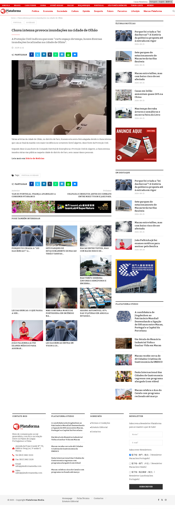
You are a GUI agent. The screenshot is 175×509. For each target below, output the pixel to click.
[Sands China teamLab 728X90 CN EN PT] (61, 202)
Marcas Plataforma (153, 11)
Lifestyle (135, 11)
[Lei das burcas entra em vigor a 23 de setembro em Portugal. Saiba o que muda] (61, 330)
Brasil (17, 5)
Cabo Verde (30, 5)
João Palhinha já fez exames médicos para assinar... (24, 346)
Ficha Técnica (83, 498)
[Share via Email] (74, 54)
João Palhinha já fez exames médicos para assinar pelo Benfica (147, 243)
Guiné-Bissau (56, 5)
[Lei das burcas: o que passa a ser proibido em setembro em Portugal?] (27, 298)
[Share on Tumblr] (50, 54)
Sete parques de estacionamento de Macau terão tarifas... (61, 251)
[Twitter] (162, 500)
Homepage (67, 498)
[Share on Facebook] (31, 54)
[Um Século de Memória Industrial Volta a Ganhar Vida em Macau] (124, 343)
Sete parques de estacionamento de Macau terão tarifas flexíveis (146, 57)
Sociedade (62, 11)
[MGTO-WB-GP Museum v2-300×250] (136, 260)
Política (35, 11)
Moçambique (84, 5)
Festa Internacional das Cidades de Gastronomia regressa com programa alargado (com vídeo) (149, 377)
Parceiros (122, 11)
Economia (48, 11)
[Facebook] (158, 500)
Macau (70, 5)
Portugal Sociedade (30, 175)
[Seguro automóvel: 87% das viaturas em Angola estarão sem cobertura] (95, 298)
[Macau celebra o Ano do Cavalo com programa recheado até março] (124, 394)
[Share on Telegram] (62, 54)
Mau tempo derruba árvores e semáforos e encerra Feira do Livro (147, 111)
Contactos (98, 498)
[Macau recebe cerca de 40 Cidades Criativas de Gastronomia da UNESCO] (124, 359)
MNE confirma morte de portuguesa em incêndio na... (60, 313)
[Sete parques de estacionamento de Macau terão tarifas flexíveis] (61, 235)
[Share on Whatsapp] (55, 54)
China (43, 5)
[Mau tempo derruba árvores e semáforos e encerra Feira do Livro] (95, 265)
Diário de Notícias (35, 158)
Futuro (110, 11)
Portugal (99, 5)
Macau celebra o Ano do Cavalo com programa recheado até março (148, 393)
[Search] (173, 11)
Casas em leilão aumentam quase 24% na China (149, 94)
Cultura (74, 11)
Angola (6, 5)
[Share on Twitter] (37, 54)
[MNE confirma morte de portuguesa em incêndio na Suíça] (61, 298)
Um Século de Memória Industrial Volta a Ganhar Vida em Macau (148, 342)
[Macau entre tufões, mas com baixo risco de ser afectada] (95, 235)
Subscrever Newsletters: (140, 450)
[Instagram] (165, 500)
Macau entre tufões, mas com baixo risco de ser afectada (148, 76)
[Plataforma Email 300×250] (136, 129)
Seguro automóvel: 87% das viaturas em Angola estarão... (94, 313)
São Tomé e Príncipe (117, 5)
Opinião (86, 11)
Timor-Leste (137, 5)
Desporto (98, 11)
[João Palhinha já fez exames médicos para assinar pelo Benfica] (27, 330)
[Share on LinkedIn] (43, 54)
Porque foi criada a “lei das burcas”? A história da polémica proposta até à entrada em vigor (149, 36)
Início (13, 18)
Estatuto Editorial (70, 501)
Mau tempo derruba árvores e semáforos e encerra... (93, 281)
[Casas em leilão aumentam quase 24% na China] (124, 95)
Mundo (150, 5)
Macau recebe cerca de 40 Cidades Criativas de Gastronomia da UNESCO (149, 359)
